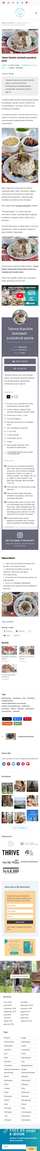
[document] (20, 575)
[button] (37, 1131)
